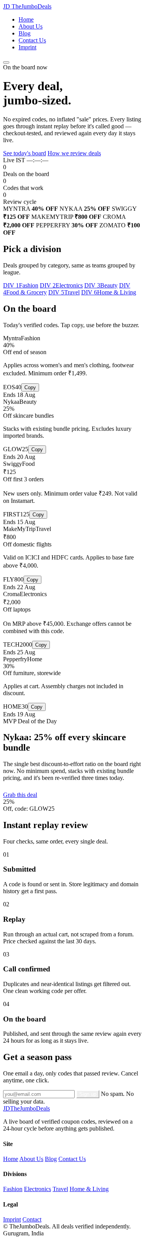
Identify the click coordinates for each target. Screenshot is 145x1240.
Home (26, 19)
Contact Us (32, 40)
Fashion (12, 1189)
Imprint (27, 47)
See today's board (24, 153)
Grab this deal (20, 794)
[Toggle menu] (6, 62)
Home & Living (89, 1189)
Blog (25, 33)
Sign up (87, 1094)
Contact (31, 1219)
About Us (31, 26)
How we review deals (74, 153)
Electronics (37, 1189)
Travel (60, 1189)
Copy (30, 387)
